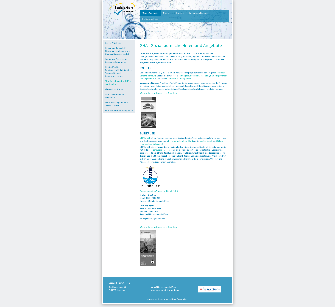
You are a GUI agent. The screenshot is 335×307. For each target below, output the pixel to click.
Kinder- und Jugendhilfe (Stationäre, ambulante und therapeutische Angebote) (117, 51)
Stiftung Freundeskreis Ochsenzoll (194, 75)
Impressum (152, 299)
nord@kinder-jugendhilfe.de (163, 287)
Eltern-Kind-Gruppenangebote (119, 110)
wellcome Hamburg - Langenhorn (114, 96)
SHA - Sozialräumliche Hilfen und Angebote (118, 82)
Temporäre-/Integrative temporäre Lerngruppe (116, 60)
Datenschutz (182, 299)
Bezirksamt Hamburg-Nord (178, 78)
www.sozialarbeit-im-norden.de (165, 290)
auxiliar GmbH (206, 141)
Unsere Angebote (150, 13)
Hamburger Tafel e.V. (161, 149)
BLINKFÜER (145, 138)
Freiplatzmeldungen (198, 13)
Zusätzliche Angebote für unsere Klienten (116, 104)
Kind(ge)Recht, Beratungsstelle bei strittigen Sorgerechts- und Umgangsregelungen (118, 71)
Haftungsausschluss (167, 299)
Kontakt (180, 13)
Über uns (167, 13)
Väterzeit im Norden (114, 89)
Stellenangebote (150, 19)
